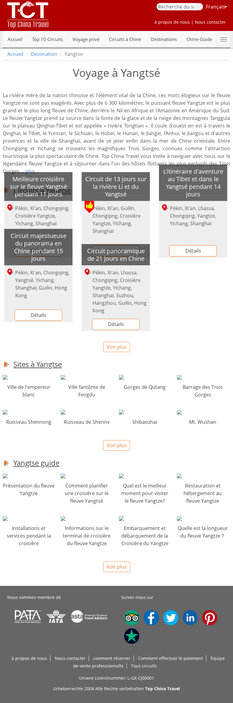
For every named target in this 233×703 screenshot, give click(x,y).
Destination (44, 54)
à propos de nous (29, 658)
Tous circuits (144, 666)
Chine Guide (199, 39)
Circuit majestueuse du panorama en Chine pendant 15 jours (38, 247)
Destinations (164, 39)
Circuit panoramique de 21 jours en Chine (116, 254)
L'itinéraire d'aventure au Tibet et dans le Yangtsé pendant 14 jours (193, 182)
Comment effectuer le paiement (170, 658)
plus (30, 171)
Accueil (15, 39)
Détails (193, 250)
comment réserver (111, 658)
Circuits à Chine (125, 39)
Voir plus (116, 347)
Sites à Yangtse (37, 364)
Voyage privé (86, 39)
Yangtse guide (36, 463)
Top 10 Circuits (47, 39)
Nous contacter (70, 658)
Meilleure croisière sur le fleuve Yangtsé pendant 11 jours (38, 186)
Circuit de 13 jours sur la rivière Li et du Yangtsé (116, 186)
